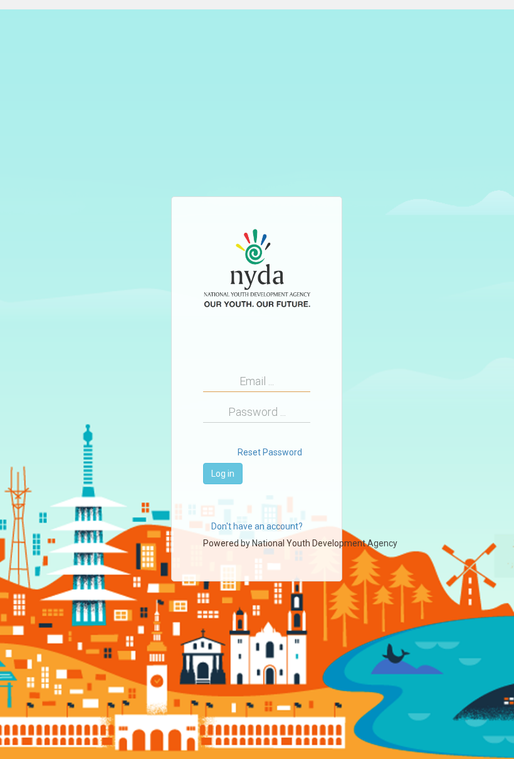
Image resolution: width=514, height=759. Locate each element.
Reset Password (270, 452)
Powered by (300, 543)
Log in (222, 474)
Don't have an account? (257, 526)
